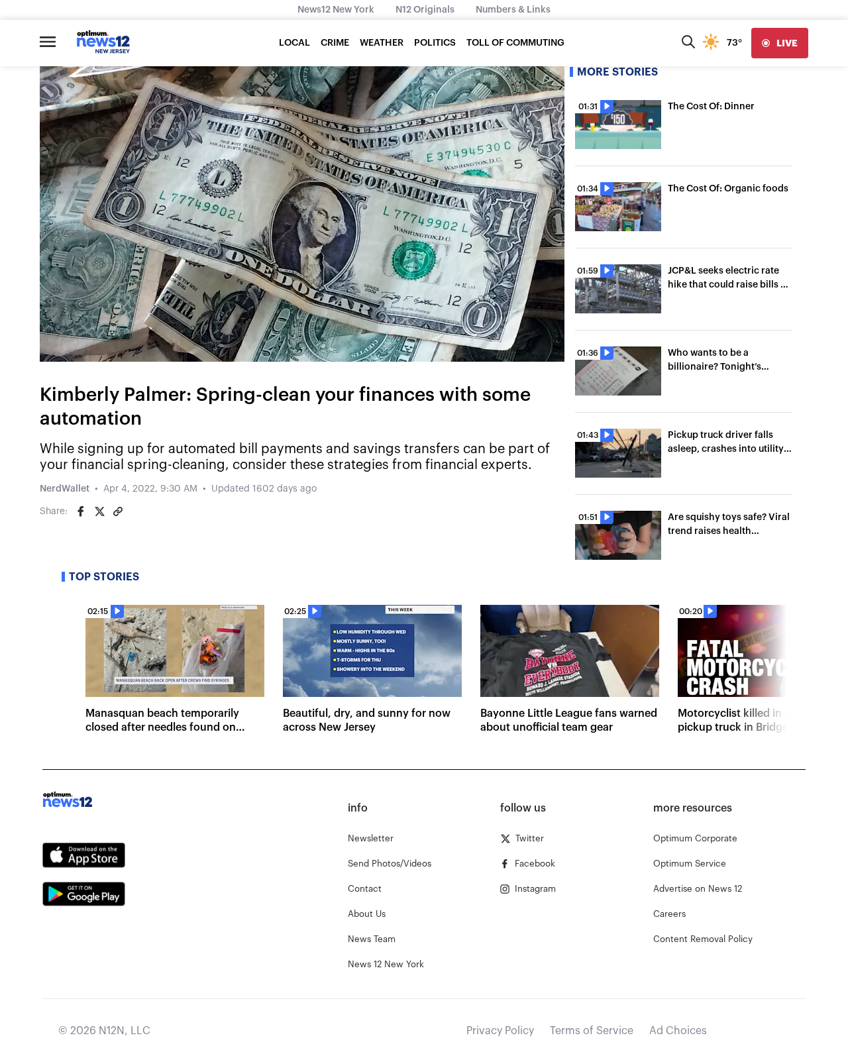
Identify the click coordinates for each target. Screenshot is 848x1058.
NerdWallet (64, 489)
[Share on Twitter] (99, 511)
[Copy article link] (118, 511)
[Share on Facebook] (81, 511)
